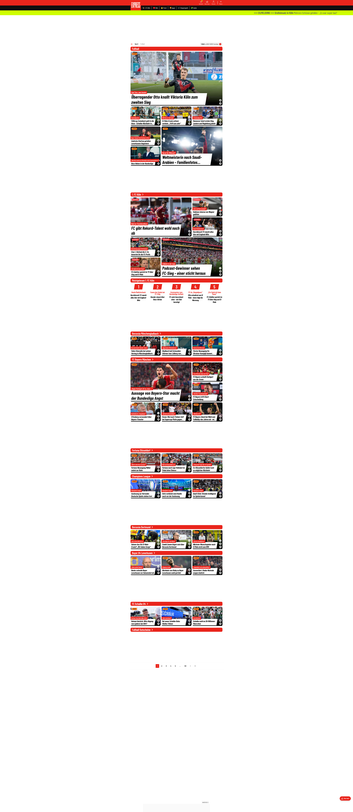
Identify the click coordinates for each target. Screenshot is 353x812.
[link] (136, 5)
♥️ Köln (155, 8)
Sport (136, 44)
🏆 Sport (172, 8)
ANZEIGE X (205, 802)
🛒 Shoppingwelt (183, 8)
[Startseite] (132, 44)
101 (185, 666)
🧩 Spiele (194, 8)
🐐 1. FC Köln (146, 8)
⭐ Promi (164, 8)
